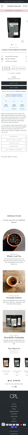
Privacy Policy (14, 414)
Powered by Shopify (14, 433)
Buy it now (14, 87)
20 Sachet (6, 68)
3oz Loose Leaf (21, 68)
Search (14, 419)
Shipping (9, 78)
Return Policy (14, 406)
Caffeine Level (14, 143)
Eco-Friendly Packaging (14, 149)
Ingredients (14, 136)
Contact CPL (14, 421)
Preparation (14, 146)
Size (14, 65)
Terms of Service (14, 416)
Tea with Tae (14, 47)
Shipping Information (14, 411)
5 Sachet (13, 68)
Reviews (14, 409)
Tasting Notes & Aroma (14, 139)
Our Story (14, 404)
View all (14, 351)
